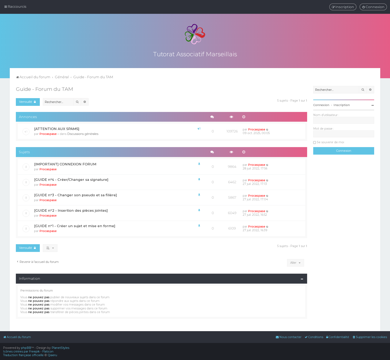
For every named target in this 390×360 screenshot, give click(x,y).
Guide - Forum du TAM (44, 89)
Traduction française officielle (23, 355)
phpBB (26, 348)
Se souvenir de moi (330, 142)
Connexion (321, 105)
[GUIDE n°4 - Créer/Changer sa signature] (71, 180)
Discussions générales (82, 134)
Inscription (342, 105)
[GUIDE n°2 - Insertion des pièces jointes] (71, 210)
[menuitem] (373, 6)
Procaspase (48, 134)
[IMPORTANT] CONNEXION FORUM (65, 164)
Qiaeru (52, 355)
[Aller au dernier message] (267, 129)
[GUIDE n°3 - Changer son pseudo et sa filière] (75, 195)
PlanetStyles (60, 348)
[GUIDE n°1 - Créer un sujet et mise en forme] (74, 226)
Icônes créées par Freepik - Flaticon (28, 351)
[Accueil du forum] (195, 34)
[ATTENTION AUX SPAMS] (56, 129)
